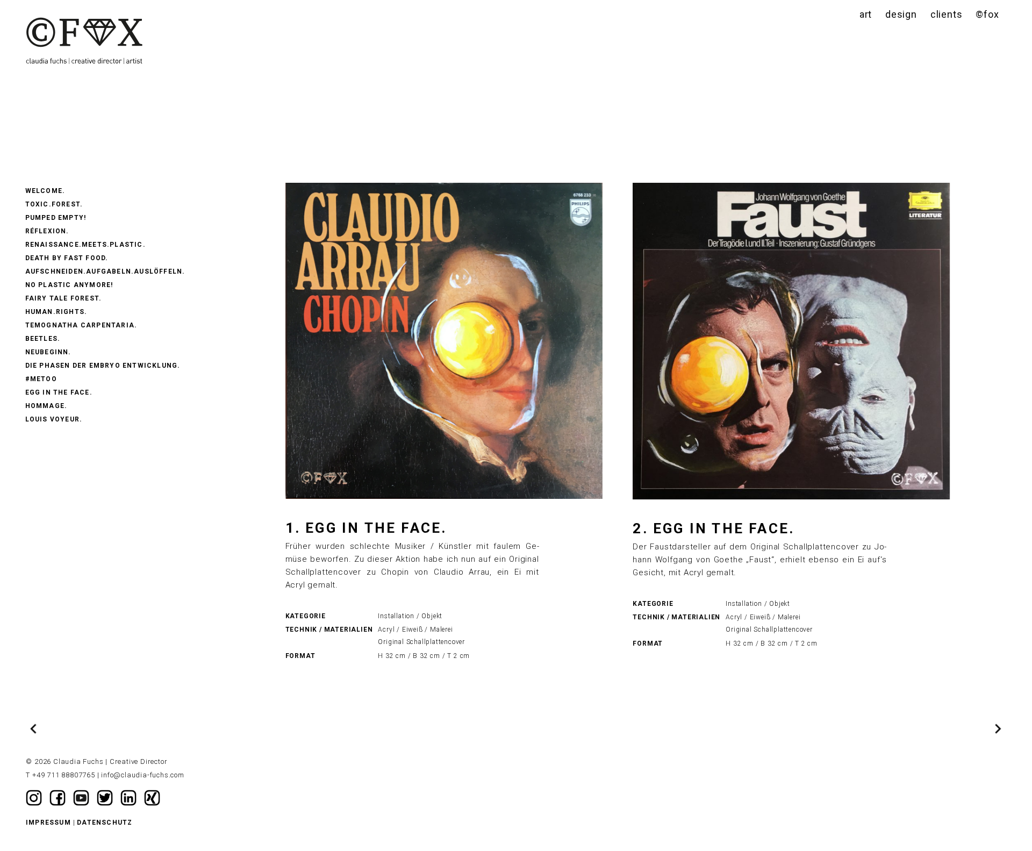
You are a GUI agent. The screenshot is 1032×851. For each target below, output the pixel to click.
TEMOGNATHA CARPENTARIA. (81, 325)
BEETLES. (43, 338)
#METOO (41, 379)
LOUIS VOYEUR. (54, 419)
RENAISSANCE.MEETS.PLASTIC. (85, 244)
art (865, 14)
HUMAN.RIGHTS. (56, 312)
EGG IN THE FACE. (58, 392)
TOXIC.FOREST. (54, 204)
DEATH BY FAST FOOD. (67, 258)
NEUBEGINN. (48, 352)
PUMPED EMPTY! (56, 217)
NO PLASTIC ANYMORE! (69, 285)
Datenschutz (104, 822)
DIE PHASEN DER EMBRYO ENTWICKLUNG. (103, 365)
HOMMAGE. (46, 406)
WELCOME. (45, 191)
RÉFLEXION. (47, 231)
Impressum (48, 822)
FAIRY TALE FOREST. (63, 298)
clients (946, 14)
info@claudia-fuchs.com (142, 775)
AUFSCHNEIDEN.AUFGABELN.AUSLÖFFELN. (105, 271)
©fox (987, 14)
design (901, 14)
